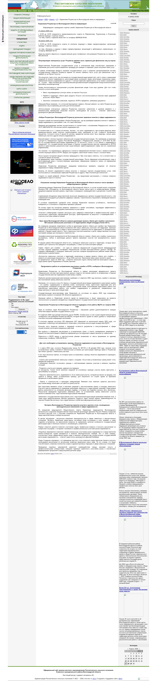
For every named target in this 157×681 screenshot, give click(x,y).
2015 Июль (124, 49)
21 (128, 661)
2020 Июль (124, 122)
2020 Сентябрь (125, 126)
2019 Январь (124, 91)
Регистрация (22, 10)
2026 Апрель (124, 264)
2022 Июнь (123, 169)
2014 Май (123, 35)
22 (131, 661)
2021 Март (123, 138)
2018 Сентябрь (125, 82)
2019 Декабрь (124, 107)
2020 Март (123, 113)
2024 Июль (124, 221)
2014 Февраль (125, 33)
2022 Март (123, 163)
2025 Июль (124, 246)
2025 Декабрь (124, 256)
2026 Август (124, 273)
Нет (12, 305)
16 (133, 658)
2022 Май (123, 167)
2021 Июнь (123, 144)
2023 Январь (124, 184)
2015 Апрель (124, 45)
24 (136, 661)
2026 (46, 19)
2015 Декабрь (124, 51)
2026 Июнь (123, 269)
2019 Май (123, 95)
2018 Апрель (124, 76)
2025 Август (124, 248)
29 (131, 664)
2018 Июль (124, 80)
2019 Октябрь (124, 103)
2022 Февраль (125, 161)
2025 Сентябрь (125, 250)
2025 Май (123, 242)
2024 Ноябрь (124, 229)
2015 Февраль (125, 41)
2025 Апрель (124, 240)
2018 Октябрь (124, 84)
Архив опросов (23, 311)
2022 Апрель (124, 165)
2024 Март (123, 213)
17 (136, 658)
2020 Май (123, 117)
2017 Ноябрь (124, 66)
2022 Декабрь (124, 182)
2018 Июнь (123, 78)
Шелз (120, 679)
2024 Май (123, 217)
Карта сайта (12, 10)
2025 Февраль (125, 235)
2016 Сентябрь (125, 55)
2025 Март (123, 237)
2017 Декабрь (124, 68)
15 (131, 658)
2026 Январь (124, 258)
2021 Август (124, 148)
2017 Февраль (125, 62)
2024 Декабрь (124, 231)
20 (126, 661)
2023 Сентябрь (125, 200)
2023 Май (123, 192)
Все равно (15, 307)
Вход (29, 10)
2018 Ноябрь (124, 86)
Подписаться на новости (41, 10)
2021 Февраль (125, 136)
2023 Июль (124, 196)
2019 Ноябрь (124, 105)
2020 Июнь (123, 120)
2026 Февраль (125, 260)
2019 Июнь (123, 97)
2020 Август (124, 124)
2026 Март (123, 262)
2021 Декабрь (124, 157)
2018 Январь (124, 70)
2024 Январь (124, 209)
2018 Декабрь (124, 88)
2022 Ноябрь (124, 180)
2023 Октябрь (124, 202)
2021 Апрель (124, 140)
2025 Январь (124, 233)
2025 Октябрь (124, 252)
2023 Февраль (125, 186)
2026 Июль (124, 271)
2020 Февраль (125, 111)
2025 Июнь (123, 244)
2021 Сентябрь (125, 151)
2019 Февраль (125, 93)
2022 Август (124, 173)
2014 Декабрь (124, 39)
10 (136, 656)
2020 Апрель (124, 115)
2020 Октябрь (124, 128)
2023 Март (123, 188)
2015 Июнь (123, 47)
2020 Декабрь (124, 132)
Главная (40, 19)
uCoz (94, 679)
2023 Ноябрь (124, 204)
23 (133, 661)
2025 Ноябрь (124, 254)
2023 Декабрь (124, 206)
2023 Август (124, 198)
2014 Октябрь (124, 37)
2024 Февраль (125, 211)
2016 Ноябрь (124, 57)
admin (52, 453)
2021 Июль (124, 146)
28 (128, 664)
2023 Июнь (123, 194)
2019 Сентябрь (125, 101)
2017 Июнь (123, 64)
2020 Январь (124, 109)
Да (12, 303)
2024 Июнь (123, 219)
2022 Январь (124, 159)
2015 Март (123, 43)
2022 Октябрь (124, 177)
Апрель (52, 19)
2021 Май (123, 142)
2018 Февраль (125, 72)
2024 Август (124, 223)
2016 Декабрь (124, 59)
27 (57, 19)
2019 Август (124, 99)
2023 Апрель (124, 190)
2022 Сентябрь (125, 175)
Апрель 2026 (133, 649)
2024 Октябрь (124, 227)
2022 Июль (124, 171)
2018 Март (123, 74)
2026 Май (123, 266)
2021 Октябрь (124, 153)
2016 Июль (124, 53)
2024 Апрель (124, 215)
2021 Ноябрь (124, 155)
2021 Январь (124, 134)
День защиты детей (22, 123)
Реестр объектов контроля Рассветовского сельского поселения (22, 133)
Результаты (13, 311)
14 (128, 658)
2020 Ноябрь (124, 130)
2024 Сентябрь (125, 225)
